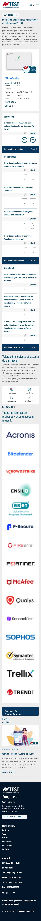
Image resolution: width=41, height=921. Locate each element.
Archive (8, 106)
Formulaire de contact (13, 817)
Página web (9, 102)
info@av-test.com (14, 877)
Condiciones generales (12, 901)
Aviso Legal (13, 904)
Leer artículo (8, 772)
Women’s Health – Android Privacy (18, 753)
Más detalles (7, 407)
